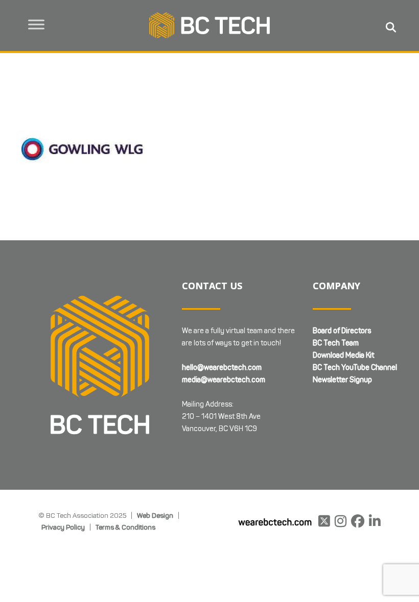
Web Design (155, 515)
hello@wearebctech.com (222, 367)
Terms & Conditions (125, 527)
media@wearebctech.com (223, 379)
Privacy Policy (63, 527)
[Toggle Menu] (36, 24)
